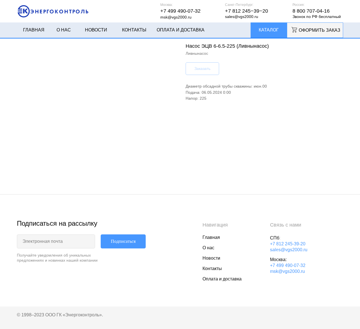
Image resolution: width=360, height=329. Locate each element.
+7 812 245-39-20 (287, 243)
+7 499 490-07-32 (287, 265)
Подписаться (123, 241)
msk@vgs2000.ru (287, 271)
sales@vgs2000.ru (288, 249)
